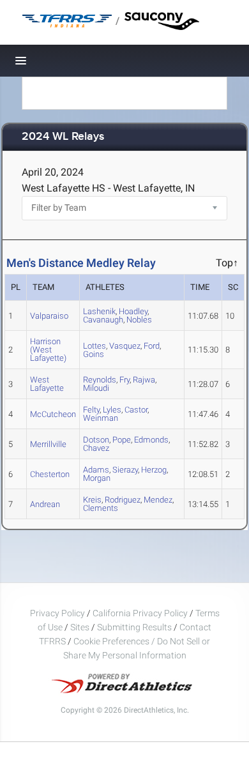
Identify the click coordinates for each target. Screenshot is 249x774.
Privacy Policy (57, 613)
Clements (100, 508)
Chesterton (50, 474)
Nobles (139, 319)
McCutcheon (53, 414)
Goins (93, 354)
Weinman (100, 418)
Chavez (96, 448)
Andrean (45, 504)
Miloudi (96, 388)
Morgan (96, 478)
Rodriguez (122, 500)
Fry (124, 379)
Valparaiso (49, 316)
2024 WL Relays (63, 137)
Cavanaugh (103, 319)
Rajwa (144, 379)
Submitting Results (134, 627)
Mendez (158, 500)
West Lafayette (47, 384)
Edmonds (151, 439)
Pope (121, 439)
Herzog (154, 469)
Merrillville (48, 444)
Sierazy (125, 469)
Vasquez (124, 346)
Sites (79, 627)
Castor (135, 409)
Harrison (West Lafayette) (48, 350)
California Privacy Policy (140, 613)
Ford (152, 346)
